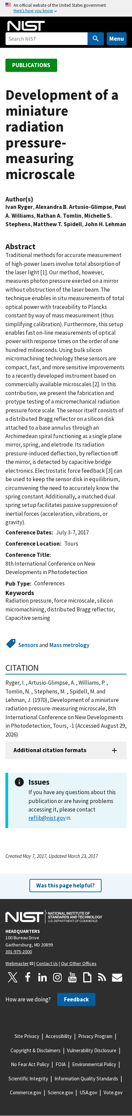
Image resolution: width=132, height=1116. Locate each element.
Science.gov (60, 1092)
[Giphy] (87, 977)
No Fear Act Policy (30, 1064)
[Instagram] (57, 977)
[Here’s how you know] (66, 8)
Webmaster (17, 963)
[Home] (26, 25)
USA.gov (88, 1092)
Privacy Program (95, 1036)
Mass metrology (69, 645)
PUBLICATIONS (31, 65)
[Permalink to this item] (36, 199)
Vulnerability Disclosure (91, 1050)
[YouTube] (72, 977)
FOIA (61, 1064)
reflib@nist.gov (47, 818)
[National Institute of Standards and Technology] (53, 916)
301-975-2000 (18, 951)
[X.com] (12, 977)
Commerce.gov (25, 1092)
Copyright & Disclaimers (35, 1050)
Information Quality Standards (86, 1078)
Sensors (28, 645)
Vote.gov (113, 1092)
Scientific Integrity (28, 1078)
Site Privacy (27, 1036)
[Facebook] (27, 977)
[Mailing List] (117, 977)
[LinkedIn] (42, 977)
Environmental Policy (94, 1064)
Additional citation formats (50, 750)
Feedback (76, 999)
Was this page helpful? (65, 885)
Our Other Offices (78, 963)
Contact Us (47, 963)
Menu (116, 38)
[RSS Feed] (102, 977)
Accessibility (59, 1036)
